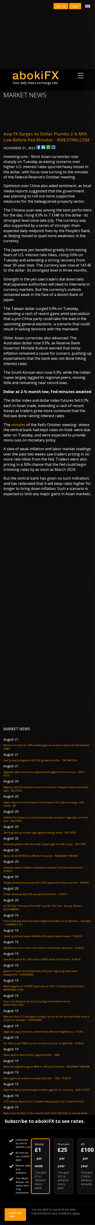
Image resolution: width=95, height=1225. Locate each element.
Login (75, 6)
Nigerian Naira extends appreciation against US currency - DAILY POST (46, 1089)
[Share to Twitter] (53, 147)
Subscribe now (15, 1214)
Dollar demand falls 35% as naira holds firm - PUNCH (35, 894)
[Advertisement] (47, 34)
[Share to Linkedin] (43, 147)
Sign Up (60, 6)
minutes (18, 424)
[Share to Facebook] (38, 147)
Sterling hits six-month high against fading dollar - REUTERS (39, 832)
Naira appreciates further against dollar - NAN (31, 1054)
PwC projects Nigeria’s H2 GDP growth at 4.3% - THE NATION (40, 760)
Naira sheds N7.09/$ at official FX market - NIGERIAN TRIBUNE (40, 855)
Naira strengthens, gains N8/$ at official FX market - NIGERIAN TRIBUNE (46, 1066)
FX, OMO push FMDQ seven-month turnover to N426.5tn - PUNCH (43, 1043)
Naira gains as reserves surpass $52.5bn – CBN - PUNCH (37, 1078)
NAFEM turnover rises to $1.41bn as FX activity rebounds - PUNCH (43, 948)
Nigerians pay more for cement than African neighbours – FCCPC (43, 1031)
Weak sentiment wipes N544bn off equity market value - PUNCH (42, 936)
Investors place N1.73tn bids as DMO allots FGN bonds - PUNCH (41, 959)
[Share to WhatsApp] (48, 147)
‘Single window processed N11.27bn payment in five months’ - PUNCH (46, 882)
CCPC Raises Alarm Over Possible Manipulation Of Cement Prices (43, 1101)
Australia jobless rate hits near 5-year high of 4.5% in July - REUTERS (44, 844)
